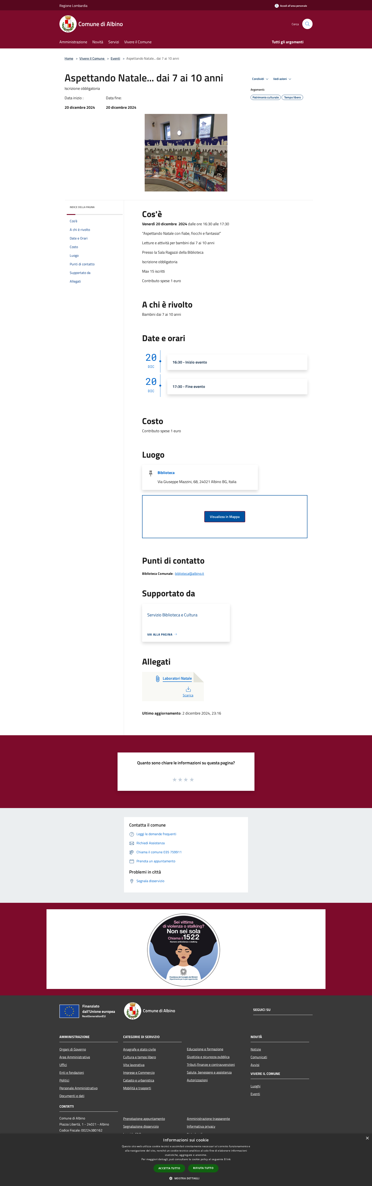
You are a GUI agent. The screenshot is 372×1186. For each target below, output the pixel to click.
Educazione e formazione (205, 1049)
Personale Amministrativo (78, 1088)
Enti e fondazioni (71, 1072)
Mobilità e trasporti (137, 1088)
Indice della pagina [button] (82, 207)
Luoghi (255, 1086)
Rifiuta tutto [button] (203, 1168)
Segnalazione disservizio (141, 1126)
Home (69, 58)
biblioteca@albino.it (189, 573)
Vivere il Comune (92, 58)
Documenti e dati (71, 1095)
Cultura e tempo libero (139, 1057)
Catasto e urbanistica (138, 1080)
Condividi (258, 78)
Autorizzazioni (197, 1080)
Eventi (115, 58)
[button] (185, 1178)
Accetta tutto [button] (169, 1168)
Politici (64, 1080)
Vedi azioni (280, 78)
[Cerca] (307, 24)
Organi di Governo (72, 1049)
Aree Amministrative (74, 1057)
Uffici (63, 1064)
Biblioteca (166, 473)
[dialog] (186, 1160)
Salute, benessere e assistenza (209, 1072)
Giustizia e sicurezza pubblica (208, 1056)
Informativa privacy (201, 1126)
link (228, 1159)
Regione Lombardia (73, 5)
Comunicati (259, 1057)
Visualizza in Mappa (225, 516)
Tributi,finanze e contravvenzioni (211, 1064)
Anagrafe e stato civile (139, 1049)
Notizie (256, 1049)
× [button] (367, 1138)
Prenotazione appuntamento (144, 1118)
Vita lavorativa (133, 1064)
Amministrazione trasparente (208, 1118)
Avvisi (255, 1064)
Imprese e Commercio (139, 1072)
